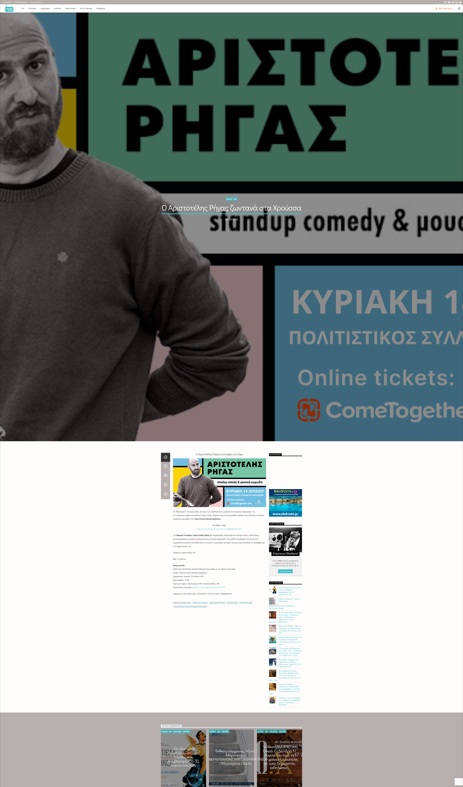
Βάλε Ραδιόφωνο (445, 8)
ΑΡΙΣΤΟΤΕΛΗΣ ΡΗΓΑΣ (217, 603)
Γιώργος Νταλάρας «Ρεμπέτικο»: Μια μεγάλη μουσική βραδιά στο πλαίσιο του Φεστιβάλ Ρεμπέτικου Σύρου (285, 689)
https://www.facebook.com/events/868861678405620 (219, 529)
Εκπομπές (32, 8)
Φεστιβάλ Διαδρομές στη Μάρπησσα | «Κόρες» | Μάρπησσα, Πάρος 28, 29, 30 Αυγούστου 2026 (290, 663)
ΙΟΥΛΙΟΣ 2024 (232, 603)
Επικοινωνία (36, 2)
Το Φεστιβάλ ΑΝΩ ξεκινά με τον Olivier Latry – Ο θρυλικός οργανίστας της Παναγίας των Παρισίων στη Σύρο (290, 651)
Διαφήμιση (100, 8)
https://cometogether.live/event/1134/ (210, 587)
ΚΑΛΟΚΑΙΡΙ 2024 (246, 603)
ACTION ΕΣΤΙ (185, 603)
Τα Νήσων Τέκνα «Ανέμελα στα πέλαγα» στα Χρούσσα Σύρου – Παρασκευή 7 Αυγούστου (289, 701)
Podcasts (57, 8)
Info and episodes (285, 571)
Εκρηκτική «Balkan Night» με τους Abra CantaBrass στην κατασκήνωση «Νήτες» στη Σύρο (290, 629)
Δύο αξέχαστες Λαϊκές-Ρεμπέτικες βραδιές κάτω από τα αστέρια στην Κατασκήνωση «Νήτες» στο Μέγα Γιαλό (285, 675)
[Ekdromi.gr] (285, 503)
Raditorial (7, 2)
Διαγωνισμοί (70, 8)
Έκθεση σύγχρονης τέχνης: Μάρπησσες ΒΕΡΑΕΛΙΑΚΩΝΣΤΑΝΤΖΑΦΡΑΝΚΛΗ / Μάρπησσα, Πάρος (284, 603)
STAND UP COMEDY (200, 603)
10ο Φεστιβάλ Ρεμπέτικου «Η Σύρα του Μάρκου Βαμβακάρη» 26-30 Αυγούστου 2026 (290, 591)
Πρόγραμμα (45, 8)
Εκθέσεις (212, 731)
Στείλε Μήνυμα (86, 8)
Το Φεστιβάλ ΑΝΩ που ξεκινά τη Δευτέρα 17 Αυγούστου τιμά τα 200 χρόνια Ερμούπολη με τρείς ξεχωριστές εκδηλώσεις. (285, 617)
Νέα (22, 8)
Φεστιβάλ (186, 731)
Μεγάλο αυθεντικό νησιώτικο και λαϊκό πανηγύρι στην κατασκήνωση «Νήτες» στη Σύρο (290, 640)
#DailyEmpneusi (21, 2)
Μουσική (229, 199)
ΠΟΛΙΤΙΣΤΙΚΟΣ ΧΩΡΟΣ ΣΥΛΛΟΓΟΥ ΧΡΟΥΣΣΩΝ (190, 607)
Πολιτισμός (177, 731)
